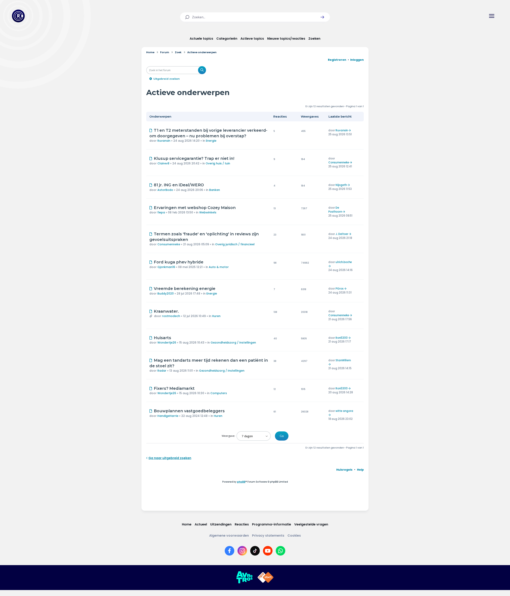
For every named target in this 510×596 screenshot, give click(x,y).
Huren (216, 316)
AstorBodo (165, 190)
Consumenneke (338, 162)
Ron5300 (341, 338)
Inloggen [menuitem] (357, 60)
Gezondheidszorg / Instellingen (233, 343)
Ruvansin (163, 141)
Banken (214, 190)
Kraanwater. (166, 311)
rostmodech (171, 316)
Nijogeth (341, 185)
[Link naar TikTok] (255, 551)
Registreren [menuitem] (337, 60)
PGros (339, 289)
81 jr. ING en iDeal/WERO (179, 185)
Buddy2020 (165, 294)
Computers (218, 393)
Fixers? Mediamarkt (174, 388)
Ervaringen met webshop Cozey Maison (195, 207)
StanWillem (343, 360)
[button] (322, 17)
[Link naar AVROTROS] (244, 577)
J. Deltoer (341, 234)
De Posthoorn (335, 210)
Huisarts (162, 337)
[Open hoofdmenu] (491, 16)
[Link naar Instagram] (242, 551)
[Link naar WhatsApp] (280, 551)
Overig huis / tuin (218, 163)
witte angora (344, 411)
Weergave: (229, 436)
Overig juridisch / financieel (235, 244)
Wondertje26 (166, 343)
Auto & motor (219, 267)
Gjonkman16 (166, 267)
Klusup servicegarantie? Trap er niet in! (194, 158)
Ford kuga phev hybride (178, 262)
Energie (211, 141)
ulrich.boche (343, 262)
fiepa (161, 212)
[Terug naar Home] (18, 16)
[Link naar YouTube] (268, 551)
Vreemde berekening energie (184, 288)
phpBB (241, 481)
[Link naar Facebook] (229, 551)
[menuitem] (344, 470)
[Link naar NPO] (265, 577)
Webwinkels (207, 212)
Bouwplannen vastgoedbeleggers (189, 410)
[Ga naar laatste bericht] (350, 130)
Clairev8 (163, 163)
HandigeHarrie (167, 416)
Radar (161, 371)
